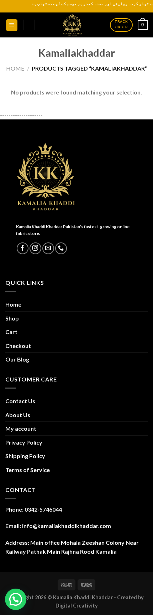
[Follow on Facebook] (22, 248)
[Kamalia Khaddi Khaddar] (72, 24)
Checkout (18, 345)
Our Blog (17, 359)
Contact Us (20, 401)
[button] (15, 599)
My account (20, 428)
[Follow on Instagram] (35, 248)
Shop (12, 318)
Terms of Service (27, 469)
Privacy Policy (23, 442)
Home (15, 68)
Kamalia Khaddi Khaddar (83, 597)
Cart (11, 331)
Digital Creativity (77, 606)
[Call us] (61, 248)
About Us (17, 414)
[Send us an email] (48, 248)
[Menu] (12, 25)
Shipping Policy (25, 455)
